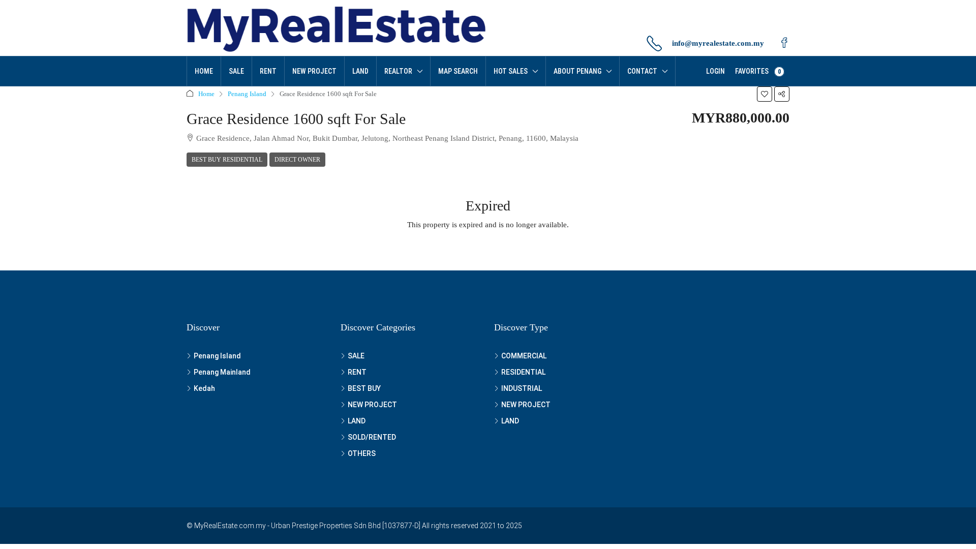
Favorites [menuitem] (758, 71)
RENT (268, 71)
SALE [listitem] (356, 356)
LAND (360, 71)
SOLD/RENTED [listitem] (372, 437)
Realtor (398, 71)
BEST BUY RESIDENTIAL (227, 159)
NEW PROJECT (314, 71)
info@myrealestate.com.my (718, 43)
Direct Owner (297, 159)
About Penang (577, 71)
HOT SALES (511, 71)
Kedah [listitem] (204, 388)
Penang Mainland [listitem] (222, 372)
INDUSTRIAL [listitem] (521, 388)
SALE (236, 71)
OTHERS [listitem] (362, 453)
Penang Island (247, 94)
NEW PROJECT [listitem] (372, 405)
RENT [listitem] (357, 372)
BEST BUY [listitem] (364, 388)
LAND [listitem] (356, 421)
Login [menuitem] (715, 71)
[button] (764, 94)
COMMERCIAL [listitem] (523, 356)
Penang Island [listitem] (217, 356)
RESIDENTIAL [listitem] (523, 372)
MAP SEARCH (458, 71)
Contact (642, 71)
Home (204, 71)
